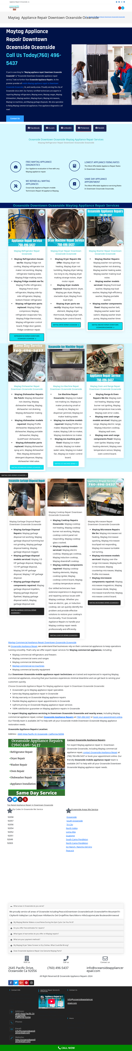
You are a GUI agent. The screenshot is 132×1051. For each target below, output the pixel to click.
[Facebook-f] (10, 982)
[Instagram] (20, 799)
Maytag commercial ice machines (28, 665)
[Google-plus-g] (21, 982)
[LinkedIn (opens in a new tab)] (124, 2)
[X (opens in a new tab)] (116, 2)
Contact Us (15, 118)
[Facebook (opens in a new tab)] (119, 2)
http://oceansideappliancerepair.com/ (25, 1040)
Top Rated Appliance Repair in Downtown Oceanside (30, 805)
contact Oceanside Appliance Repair (100, 752)
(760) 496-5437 (83, 717)
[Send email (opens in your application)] (122, 8)
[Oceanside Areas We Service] (68, 810)
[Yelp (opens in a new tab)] (119, 8)
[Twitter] (15, 799)
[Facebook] (9, 799)
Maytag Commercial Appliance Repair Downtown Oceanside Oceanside (42, 642)
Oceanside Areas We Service (84, 809)
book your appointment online (107, 717)
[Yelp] (25, 799)
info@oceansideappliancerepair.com (25, 1032)
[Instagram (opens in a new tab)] (121, 2)
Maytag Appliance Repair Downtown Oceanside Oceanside (107, 17)
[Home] (86, 17)
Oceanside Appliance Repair (24, 646)
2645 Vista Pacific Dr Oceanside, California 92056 (41, 734)
